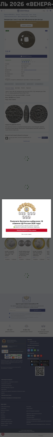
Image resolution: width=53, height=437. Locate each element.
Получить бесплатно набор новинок (26, 230)
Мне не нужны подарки (26, 234)
